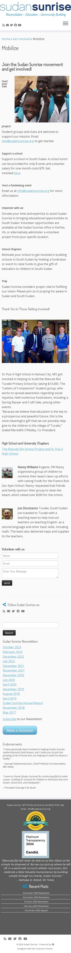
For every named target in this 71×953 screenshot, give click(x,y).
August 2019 (11, 694)
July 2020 (9, 680)
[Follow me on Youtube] (20, 25)
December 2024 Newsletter (36, 897)
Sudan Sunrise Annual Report (23, 703)
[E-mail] (8, 25)
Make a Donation (20, 730)
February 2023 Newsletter (36, 906)
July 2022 (9, 661)
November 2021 (14, 670)
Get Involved (21, 39)
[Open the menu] (65, 24)
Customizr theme (44, 948)
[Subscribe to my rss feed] (4, 25)
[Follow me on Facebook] (16, 25)
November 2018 (14, 708)
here (17, 173)
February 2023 (12, 652)
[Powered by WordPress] (53, 943)
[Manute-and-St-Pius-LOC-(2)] (35, 341)
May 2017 (9, 712)
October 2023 (12, 647)
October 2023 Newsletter (36, 901)
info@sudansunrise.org (18, 141)
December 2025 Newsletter (36, 893)
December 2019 (13, 689)
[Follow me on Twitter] (12, 25)
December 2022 (13, 657)
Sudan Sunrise (31, 944)
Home (6, 39)
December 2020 (13, 675)
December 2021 (13, 666)
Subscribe (9, 719)
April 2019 (9, 698)
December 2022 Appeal (36, 910)
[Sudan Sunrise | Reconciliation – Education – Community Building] (35, 6)
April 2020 (9, 684)
